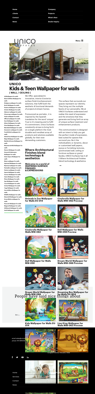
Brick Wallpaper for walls (11, 105)
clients (15, 13)
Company (52, 9)
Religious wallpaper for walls (12, 103)
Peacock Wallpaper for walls (12, 203)
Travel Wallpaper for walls (12, 183)
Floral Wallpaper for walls (11, 125)
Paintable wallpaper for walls (12, 168)
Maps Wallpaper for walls (11, 139)
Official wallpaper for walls (12, 118)
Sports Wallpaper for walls (12, 172)
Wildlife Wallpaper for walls (12, 194)
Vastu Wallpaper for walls (11, 177)
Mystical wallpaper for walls (12, 165)
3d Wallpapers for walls (11, 96)
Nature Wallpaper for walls (12, 150)
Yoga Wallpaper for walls (11, 188)
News (14, 21)
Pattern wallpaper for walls (12, 170)
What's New (52, 17)
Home (14, 9)
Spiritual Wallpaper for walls (12, 163)
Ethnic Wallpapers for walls (12, 123)
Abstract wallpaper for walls (12, 112)
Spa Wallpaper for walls (11, 181)
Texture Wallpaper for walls (12, 174)
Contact (15, 17)
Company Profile (54, 372)
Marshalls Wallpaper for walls (13, 127)
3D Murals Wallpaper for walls (13, 208)
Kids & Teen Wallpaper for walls (13, 136)
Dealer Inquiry (53, 21)
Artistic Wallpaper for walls (12, 109)
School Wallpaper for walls (12, 185)
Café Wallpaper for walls (11, 210)
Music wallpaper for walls (11, 161)
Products (51, 376)
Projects (51, 13)
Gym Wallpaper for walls (11, 121)
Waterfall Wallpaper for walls (13, 197)
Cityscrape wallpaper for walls (13, 114)
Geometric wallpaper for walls (13, 130)
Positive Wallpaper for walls (12, 107)
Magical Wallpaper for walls (12, 206)
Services (15, 376)
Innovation (52, 380)
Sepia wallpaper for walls (11, 116)
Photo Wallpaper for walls (11, 179)
